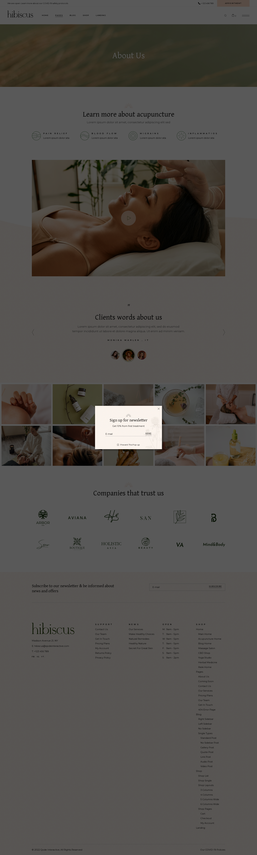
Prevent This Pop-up (130, 445)
